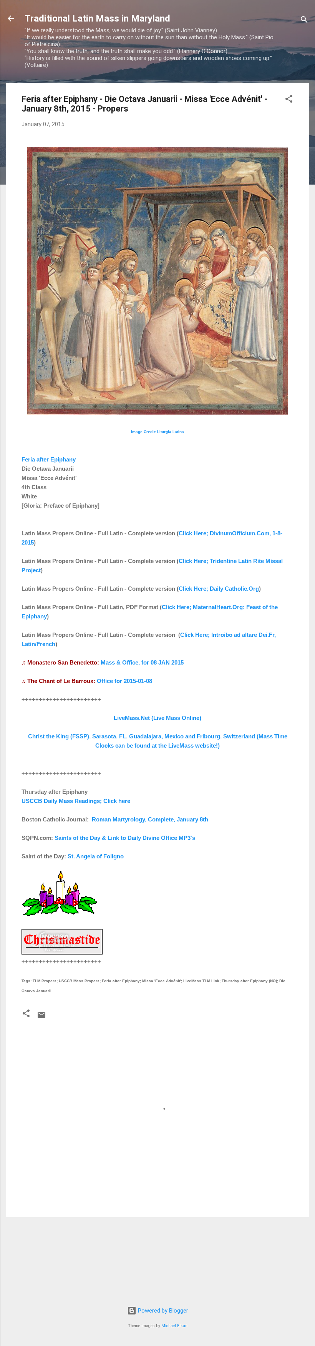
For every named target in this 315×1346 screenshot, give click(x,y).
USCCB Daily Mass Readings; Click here (76, 801)
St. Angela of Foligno (96, 856)
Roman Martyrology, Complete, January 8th (150, 819)
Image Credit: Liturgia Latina (157, 432)
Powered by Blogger (162, 1310)
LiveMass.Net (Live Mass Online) (157, 718)
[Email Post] (41, 1017)
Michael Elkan (174, 1325)
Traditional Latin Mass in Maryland (97, 18)
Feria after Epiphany (49, 459)
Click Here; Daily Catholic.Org (219, 588)
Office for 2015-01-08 (124, 681)
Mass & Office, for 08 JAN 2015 (142, 662)
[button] (288, 100)
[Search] (304, 21)
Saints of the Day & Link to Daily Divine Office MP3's (125, 838)
